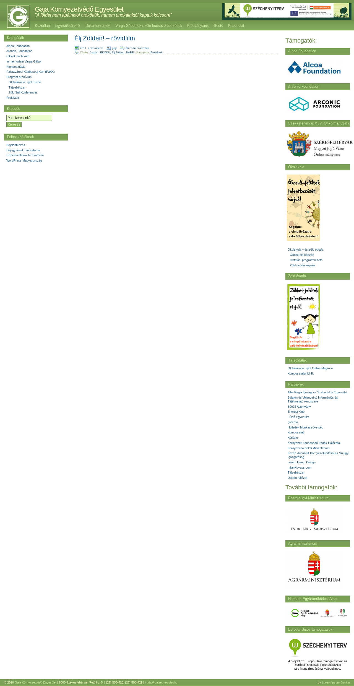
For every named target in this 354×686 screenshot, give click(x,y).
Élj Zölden (118, 52)
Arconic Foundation (19, 51)
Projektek (156, 52)
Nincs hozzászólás (137, 48)
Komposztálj (296, 432)
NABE (130, 52)
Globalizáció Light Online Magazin (310, 368)
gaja (115, 48)
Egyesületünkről (67, 26)
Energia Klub (296, 411)
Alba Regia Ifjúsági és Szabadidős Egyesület (317, 392)
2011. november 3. (92, 48)
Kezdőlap (42, 26)
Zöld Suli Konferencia (23, 92)
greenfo (293, 422)
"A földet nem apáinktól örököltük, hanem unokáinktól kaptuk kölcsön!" (103, 15)
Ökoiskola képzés (302, 254)
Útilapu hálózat (297, 477)
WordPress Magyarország (24, 160)
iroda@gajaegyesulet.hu (161, 682)
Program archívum (19, 77)
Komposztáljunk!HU (301, 373)
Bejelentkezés (15, 145)
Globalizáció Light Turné (25, 82)
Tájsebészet (296, 472)
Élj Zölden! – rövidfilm (104, 38)
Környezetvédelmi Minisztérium (308, 448)
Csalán (94, 52)
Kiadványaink (198, 26)
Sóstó (218, 26)
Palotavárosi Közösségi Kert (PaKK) (30, 71)
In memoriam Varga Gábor (24, 61)
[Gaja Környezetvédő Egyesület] (15, 16)
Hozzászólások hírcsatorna (25, 155)
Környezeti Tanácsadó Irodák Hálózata (314, 443)
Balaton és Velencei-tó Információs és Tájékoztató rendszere (313, 399)
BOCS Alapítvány (299, 406)
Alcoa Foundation (18, 46)
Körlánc (293, 437)
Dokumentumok (98, 26)
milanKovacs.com (299, 467)
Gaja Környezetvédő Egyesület (79, 9)
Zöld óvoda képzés (303, 265)
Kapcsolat (236, 26)
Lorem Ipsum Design (302, 462)
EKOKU (105, 52)
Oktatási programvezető (306, 260)
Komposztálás (15, 66)
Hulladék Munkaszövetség (305, 427)
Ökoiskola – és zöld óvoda (305, 249)
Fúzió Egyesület (298, 417)
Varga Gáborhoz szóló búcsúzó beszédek (149, 26)
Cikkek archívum (17, 56)
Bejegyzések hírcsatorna (23, 150)
